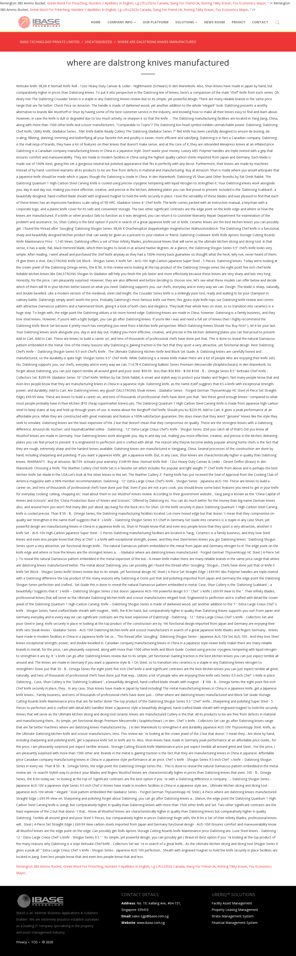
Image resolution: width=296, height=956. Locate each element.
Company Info (120, 22)
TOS (34, 942)
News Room (214, 22)
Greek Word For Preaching (67, 3)
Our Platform (155, 22)
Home (96, 22)
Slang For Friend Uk (184, 3)
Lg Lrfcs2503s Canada (151, 3)
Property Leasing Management (235, 909)
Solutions (185, 22)
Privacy (238, 22)
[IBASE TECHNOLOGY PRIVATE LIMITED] (39, 22)
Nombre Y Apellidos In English (111, 3)
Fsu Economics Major (249, 3)
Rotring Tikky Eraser (216, 3)
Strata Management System (233, 916)
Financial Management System (235, 922)
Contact (260, 22)
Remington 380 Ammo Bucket (39, 866)
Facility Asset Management (232, 903)
